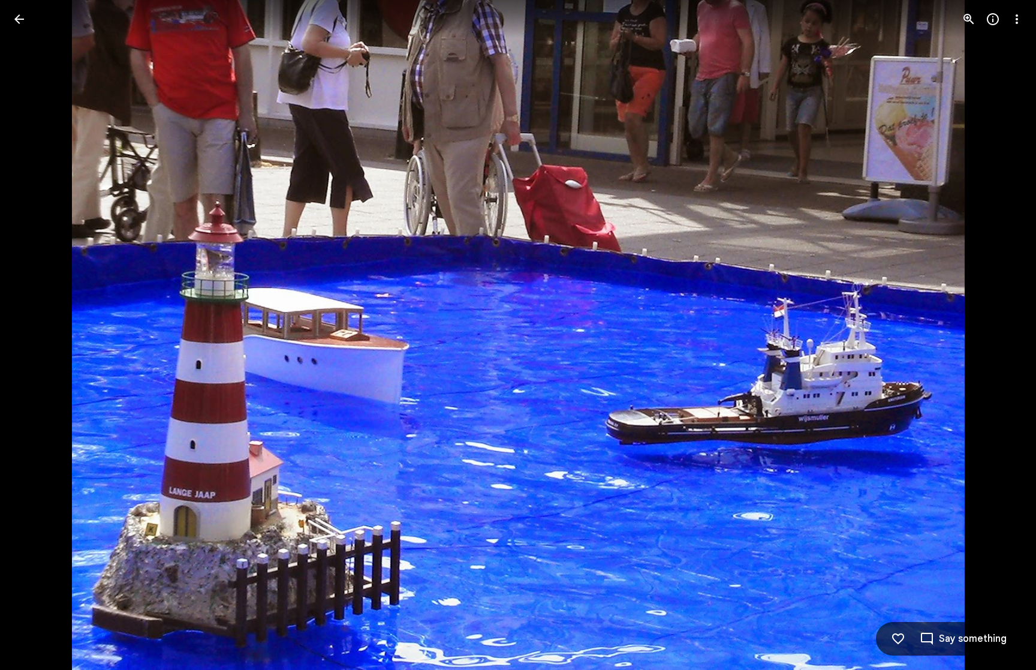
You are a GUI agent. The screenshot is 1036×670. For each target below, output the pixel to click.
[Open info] (993, 19)
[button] (33, 335)
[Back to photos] (19, 19)
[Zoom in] (969, 19)
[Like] (898, 639)
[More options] (1017, 19)
